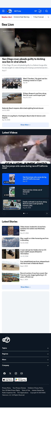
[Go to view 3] (27, 213)
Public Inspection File (9, 392)
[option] (8, 17)
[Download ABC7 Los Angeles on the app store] (8, 380)
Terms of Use (26, 390)
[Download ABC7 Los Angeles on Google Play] (20, 380)
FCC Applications (22, 392)
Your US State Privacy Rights (11, 390)
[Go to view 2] (25, 213)
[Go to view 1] (23, 213)
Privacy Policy (6, 388)
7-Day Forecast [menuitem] (38, 17)
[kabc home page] (6, 340)
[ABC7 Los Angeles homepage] (9, 11)
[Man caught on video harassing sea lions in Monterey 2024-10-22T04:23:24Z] (10, 242)
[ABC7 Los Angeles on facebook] (4, 373)
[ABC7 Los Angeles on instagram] (16, 373)
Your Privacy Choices (19, 388)
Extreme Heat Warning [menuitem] (21, 17)
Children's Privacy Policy (35, 388)
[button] (3, 11)
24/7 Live (17, 11)
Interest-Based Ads (38, 390)
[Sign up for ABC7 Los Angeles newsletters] (21, 373)
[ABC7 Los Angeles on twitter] (10, 373)
